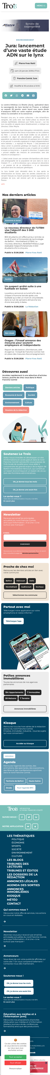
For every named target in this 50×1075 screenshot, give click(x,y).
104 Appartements (14, 692)
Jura (35, 78)
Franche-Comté (24, 78)
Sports (16, 846)
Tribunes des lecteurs (18, 865)
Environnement (25, 40)
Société (8, 279)
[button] (5, 95)
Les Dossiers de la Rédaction (22, 876)
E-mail (6, 533)
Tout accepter (15, 1057)
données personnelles (30, 553)
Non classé (9, 333)
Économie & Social (13, 220)
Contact (14, 903)
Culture (17, 856)
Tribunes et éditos (22, 870)
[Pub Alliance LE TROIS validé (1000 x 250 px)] (25, 31)
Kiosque (13, 895)
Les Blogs (15, 860)
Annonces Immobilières (18, 890)
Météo (12, 899)
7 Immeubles (33, 692)
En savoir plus (9, 501)
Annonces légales (22, 881)
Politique (18, 839)
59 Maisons (10, 698)
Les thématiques (20, 835)
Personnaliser (15, 1068)
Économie (18, 842)
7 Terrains (25, 698)
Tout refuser (15, 1063)
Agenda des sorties (23, 885)
